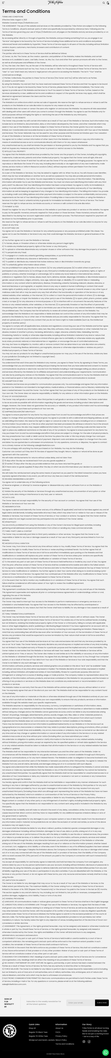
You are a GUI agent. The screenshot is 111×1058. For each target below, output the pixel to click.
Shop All (32, 1028)
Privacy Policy (61, 1036)
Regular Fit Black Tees (38, 1032)
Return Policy (61, 1040)
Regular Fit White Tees (38, 1036)
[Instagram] (84, 1041)
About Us (59, 1028)
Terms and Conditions (65, 1044)
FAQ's (58, 1032)
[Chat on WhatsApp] (105, 1052)
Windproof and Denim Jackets (42, 1040)
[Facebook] (89, 1041)
